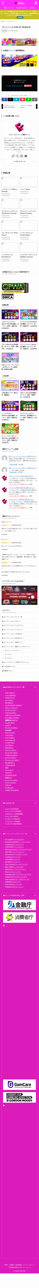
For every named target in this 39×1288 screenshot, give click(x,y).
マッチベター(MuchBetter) (13, 823)
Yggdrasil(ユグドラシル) (12, 857)
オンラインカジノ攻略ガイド (13, 642)
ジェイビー (8, 772)
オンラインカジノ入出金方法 (13, 634)
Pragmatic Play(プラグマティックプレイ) (18, 874)
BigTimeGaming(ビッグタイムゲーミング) (18, 849)
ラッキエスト (9, 788)
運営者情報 (19, 1265)
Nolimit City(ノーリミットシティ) (15, 869)
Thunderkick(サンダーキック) (14, 844)
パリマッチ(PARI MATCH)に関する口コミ (22, 488)
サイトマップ (26, 1267)
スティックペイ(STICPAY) (13, 811)
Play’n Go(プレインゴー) (13, 872)
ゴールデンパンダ (10, 775)
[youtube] (26, 156)
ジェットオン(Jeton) (11, 816)
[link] (13, 156)
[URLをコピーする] (34, 99)
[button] (4, 99)
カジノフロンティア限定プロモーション (16, 662)
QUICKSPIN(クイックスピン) (14, 847)
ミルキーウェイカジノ (12, 790)
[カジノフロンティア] (19, 3)
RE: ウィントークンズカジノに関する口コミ (23, 456)
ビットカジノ (8, 654)
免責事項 (12, 1265)
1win (6, 767)
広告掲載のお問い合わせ (15, 1267)
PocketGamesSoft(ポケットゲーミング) (17, 842)
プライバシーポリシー (29, 1265)
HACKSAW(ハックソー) (12, 859)
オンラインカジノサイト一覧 (13, 617)
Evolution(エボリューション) (14, 887)
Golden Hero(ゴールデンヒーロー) (16, 877)
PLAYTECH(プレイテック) (13, 884)
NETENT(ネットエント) (12, 862)
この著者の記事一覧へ (19, 161)
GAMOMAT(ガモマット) (12, 882)
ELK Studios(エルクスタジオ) (14, 839)
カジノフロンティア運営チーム (19, 134)
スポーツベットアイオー (12, 650)
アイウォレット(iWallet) (12, 821)
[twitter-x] (17, 156)
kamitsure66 (13, 472)
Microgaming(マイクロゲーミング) (16, 854)
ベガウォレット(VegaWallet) (14, 814)
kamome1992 (13, 464)
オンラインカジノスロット (12, 621)
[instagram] (21, 156)
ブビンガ (8, 785)
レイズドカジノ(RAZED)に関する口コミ (21, 499)
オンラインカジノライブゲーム (14, 625)
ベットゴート (9, 770)
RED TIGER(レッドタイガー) (14, 867)
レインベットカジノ (11, 780)
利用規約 (20, 17)
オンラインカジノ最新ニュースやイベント (17, 646)
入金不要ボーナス (9, 666)
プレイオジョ (8, 658)
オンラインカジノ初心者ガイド (14, 638)
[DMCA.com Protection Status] (8, 299)
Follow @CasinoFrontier (14, 86)
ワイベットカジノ (10, 782)
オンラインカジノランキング (13, 629)
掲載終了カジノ (9, 671)
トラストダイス (10, 765)
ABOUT (6, 1265)
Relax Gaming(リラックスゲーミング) (17, 879)
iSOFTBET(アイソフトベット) (14, 852)
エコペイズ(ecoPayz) (12, 809)
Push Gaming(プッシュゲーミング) (16, 864)
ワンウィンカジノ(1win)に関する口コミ (21, 476)
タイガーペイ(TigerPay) (12, 819)
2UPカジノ (8, 777)
